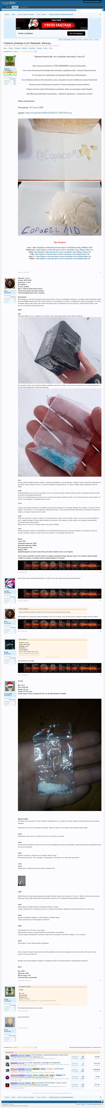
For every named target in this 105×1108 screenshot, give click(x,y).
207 (15, 80)
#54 (100, 980)
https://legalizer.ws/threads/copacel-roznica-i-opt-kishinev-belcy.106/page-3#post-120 (62, 254)
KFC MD (80, 39)
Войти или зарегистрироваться (92, 1)
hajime (91, 39)
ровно (45, 48)
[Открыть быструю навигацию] (100, 14)
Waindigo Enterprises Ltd (66, 1093)
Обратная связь (81, 1101)
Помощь (88, 1101)
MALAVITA (74, 39)
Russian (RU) (6, 1101)
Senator (97, 1056)
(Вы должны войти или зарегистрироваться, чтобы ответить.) (85, 1047)
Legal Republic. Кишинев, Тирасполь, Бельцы (43, 1072)
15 (15, 701)
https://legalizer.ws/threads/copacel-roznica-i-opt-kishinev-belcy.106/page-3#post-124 (63, 256)
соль (51, 48)
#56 (100, 1028)
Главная (8, 7)
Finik (5, 1030)
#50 (100, 572)
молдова (39, 48)
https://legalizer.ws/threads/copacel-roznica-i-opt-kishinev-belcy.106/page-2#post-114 (62, 252)
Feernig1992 (8, 694)
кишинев (24, 48)
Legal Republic (14, 1072)
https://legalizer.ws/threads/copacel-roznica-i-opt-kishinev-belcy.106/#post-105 (62, 247)
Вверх (98, 1101)
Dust (5, 291)
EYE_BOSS (13, 1078)
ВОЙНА (60, 39)
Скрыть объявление (99, 19)
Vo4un (98, 1076)
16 (15, 659)
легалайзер (32, 48)
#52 (100, 631)
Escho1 (6, 591)
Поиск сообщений (8, 9)
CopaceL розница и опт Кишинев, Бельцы (23, 45)
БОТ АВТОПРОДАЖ (73, 26)
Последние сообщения (21, 9)
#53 (100, 675)
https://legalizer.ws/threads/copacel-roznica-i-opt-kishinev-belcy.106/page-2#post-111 (65, 250)
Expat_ (6, 652)
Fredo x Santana (67, 39)
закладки (17, 48)
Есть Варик (96, 39)
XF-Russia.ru (10, 1104)
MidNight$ (96, 1069)
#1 (100, 272)
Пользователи (23, 7)
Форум (15, 7)
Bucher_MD (14, 1086)
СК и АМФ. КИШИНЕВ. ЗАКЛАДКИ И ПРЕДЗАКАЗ (42, 1063)
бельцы (11, 48)
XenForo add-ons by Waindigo (44, 1093)
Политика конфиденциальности (95, 1104)
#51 (100, 600)
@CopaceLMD (36, 107)
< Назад (15, 51)
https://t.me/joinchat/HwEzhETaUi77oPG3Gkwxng (49, 112)
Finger (6, 999)
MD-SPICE (13, 1058)
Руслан (97, 1084)
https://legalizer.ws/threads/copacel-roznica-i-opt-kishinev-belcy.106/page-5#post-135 (63, 258)
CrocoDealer (85, 39)
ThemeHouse (24, 1105)
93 (15, 84)
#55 (100, 1010)
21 (15, 298)
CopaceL (50, 45)
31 (15, 598)
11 (15, 1037)
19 (15, 1006)
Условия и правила (81, 1104)
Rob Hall (13, 1064)
